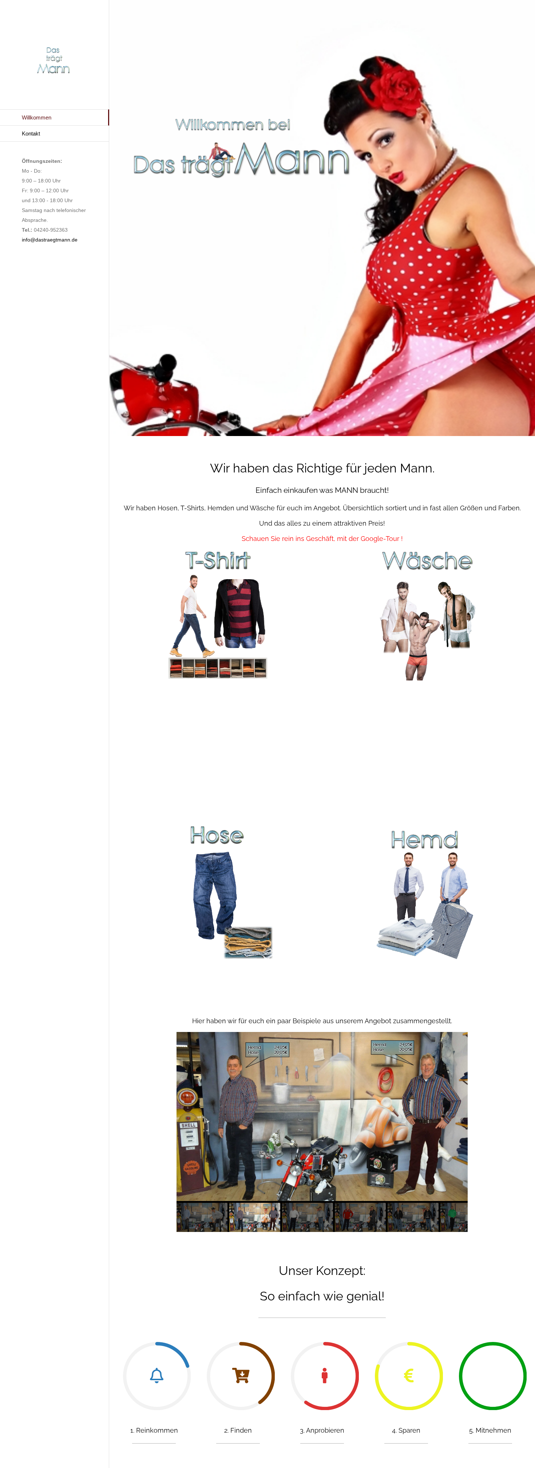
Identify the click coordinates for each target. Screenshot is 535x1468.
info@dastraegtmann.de (50, 240)
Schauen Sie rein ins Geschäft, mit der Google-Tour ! (322, 538)
